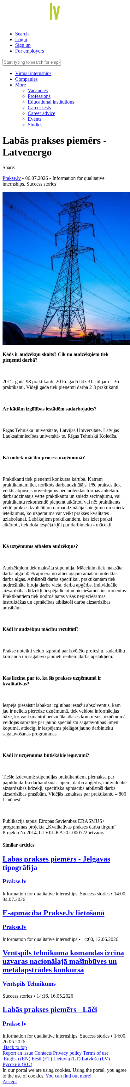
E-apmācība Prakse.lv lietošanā (53, 913)
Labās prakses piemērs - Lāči (50, 1009)
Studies (35, 124)
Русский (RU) (17, 1064)
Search (22, 33)
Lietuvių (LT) (66, 1058)
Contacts (43, 1053)
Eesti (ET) (42, 1058)
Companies (26, 79)
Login (21, 39)
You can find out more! (68, 1075)
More (21, 84)
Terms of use (96, 1053)
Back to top (15, 1047)
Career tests (39, 107)
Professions (39, 96)
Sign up (23, 45)
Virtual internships (33, 73)
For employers (29, 51)
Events (34, 119)
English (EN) (17, 1058)
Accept (10, 1081)
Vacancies (38, 90)
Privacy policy (67, 1053)
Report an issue (18, 1053)
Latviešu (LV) (96, 1058)
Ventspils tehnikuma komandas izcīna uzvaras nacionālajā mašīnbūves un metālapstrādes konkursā (63, 961)
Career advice (41, 113)
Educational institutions (51, 102)
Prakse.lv (12, 178)
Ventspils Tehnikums (29, 983)
